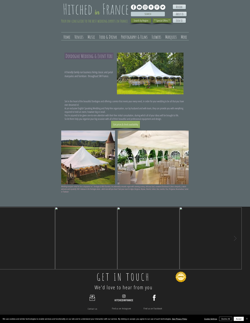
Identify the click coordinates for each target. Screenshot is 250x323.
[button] (88, 157)
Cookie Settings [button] (210, 319)
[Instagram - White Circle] (145, 7)
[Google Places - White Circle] (151, 7)
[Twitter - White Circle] (162, 7)
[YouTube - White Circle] (139, 7)
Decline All (225, 319)
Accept (239, 319)
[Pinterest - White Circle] (157, 7)
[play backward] (64, 157)
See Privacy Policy (179, 319)
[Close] (246, 319)
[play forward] (185, 157)
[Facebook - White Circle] (133, 7)
